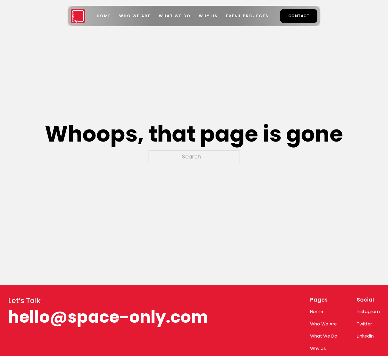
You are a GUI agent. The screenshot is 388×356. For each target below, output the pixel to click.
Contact (298, 15)
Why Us (208, 16)
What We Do (175, 16)
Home (104, 16)
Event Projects (247, 16)
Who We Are (135, 16)
